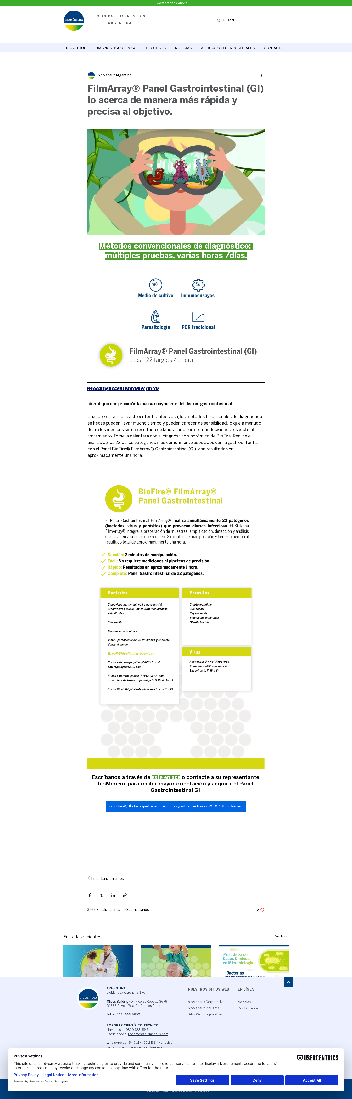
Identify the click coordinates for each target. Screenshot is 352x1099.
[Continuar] (288, 982)
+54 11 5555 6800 (126, 1014)
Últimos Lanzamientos (106, 878)
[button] (116, 48)
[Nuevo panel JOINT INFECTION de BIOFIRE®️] (176, 965)
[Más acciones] (262, 75)
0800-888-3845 (137, 1030)
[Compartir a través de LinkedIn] (113, 895)
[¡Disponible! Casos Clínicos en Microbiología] (254, 964)
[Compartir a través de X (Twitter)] (101, 895)
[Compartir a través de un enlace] (125, 895)
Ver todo (282, 936)
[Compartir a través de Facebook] (89, 895)
